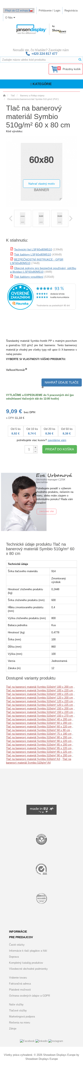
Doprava (14, 956)
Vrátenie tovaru (18, 977)
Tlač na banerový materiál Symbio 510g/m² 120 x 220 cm (39, 701)
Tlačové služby (18, 1010)
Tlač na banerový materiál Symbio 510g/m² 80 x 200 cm (39, 737)
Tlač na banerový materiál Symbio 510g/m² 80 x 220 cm (39, 741)
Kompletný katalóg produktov (26, 962)
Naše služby (16, 1004)
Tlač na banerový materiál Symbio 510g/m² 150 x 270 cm (39, 715)
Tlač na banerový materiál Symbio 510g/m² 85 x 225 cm (39, 751)
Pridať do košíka (59, 449)
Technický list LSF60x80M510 (33, 249)
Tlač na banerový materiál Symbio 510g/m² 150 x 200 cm (39, 708)
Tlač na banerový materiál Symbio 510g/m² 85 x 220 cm (39, 748)
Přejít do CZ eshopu (17, 10)
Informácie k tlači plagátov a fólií (28, 950)
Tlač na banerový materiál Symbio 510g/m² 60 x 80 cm (38, 730)
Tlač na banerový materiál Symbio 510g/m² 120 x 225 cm (39, 704)
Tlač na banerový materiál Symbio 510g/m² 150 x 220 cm (39, 712)
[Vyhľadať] (80, 60)
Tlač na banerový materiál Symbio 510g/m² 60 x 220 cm (39, 726)
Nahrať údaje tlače (62, 382)
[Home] (4, 95)
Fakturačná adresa (20, 983)
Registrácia (71, 10)
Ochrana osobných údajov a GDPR (29, 995)
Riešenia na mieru (19, 1022)
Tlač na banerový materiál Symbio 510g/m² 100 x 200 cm (39, 686)
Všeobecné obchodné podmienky (28, 968)
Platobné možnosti (20, 989)
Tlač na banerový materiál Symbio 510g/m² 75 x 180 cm (39, 733)
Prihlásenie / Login (49, 10)
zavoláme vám (57, 440)
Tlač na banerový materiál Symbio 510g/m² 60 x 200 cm (39, 722)
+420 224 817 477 (44, 53)
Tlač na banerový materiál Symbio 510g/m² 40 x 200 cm (39, 719)
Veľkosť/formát (15, 369)
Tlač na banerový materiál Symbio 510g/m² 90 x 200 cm (39, 755)
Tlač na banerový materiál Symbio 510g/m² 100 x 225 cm (39, 694)
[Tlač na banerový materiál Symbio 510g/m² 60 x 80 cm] (22, 218)
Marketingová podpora (22, 1016)
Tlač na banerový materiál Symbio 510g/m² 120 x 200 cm (39, 697)
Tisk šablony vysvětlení (28, 276)
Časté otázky (17, 944)
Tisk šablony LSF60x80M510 (32, 254)
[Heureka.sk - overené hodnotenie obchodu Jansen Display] (41, 308)
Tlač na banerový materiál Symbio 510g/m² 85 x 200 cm (39, 744)
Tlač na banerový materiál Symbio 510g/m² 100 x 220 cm (39, 690)
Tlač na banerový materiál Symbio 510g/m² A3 (33, 759)
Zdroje (12, 1028)
